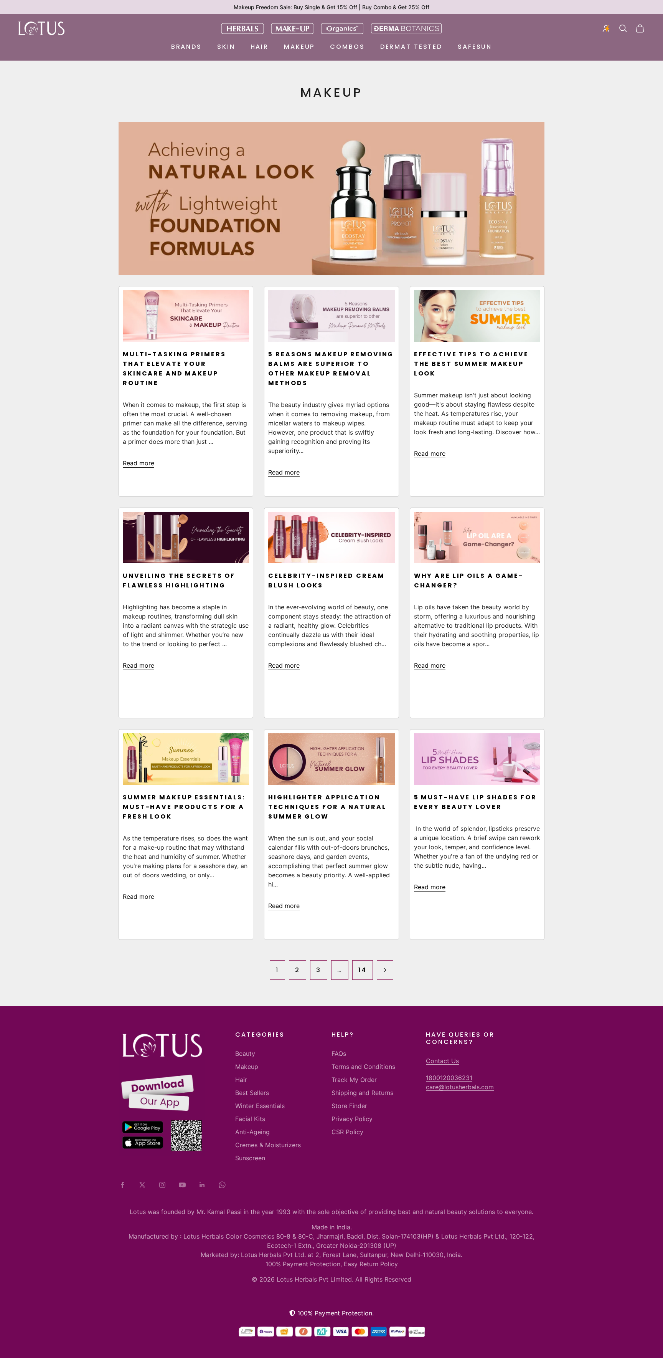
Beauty (245, 1053)
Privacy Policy (352, 1119)
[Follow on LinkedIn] (202, 1185)
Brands (186, 46)
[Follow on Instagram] (162, 1185)
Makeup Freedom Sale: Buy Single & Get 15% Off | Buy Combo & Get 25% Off (331, 7)
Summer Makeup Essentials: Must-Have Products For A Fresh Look (184, 807)
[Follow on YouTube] (182, 1185)
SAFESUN (475, 46)
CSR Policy (347, 1132)
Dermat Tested (411, 46)
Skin (226, 46)
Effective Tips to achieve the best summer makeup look (471, 364)
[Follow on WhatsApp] (222, 1185)
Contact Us (442, 1061)
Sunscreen (250, 1158)
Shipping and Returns (362, 1093)
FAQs (339, 1053)
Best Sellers (252, 1093)
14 (362, 970)
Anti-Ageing (252, 1132)
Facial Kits (250, 1119)
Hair (260, 46)
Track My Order (354, 1079)
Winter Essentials (260, 1106)
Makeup (299, 46)
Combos (347, 46)
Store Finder (349, 1106)
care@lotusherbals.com (460, 1087)
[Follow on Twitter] (142, 1185)
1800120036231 (449, 1078)
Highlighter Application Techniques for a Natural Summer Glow (327, 807)
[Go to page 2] (385, 970)
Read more (138, 463)
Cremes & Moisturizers (268, 1145)
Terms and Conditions (363, 1066)
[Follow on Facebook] (122, 1185)
